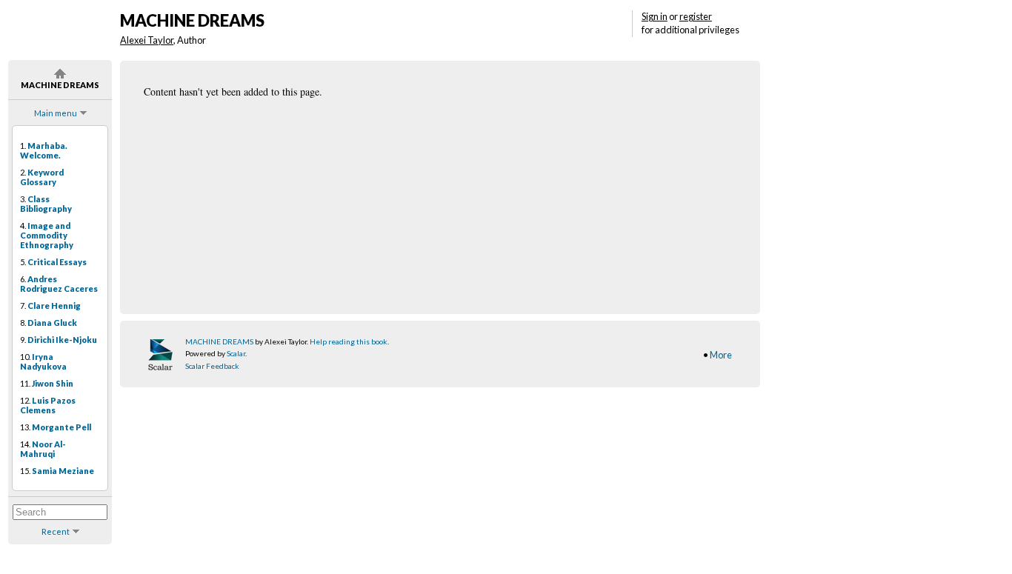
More (721, 355)
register (695, 16)
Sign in (655, 16)
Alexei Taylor (146, 40)
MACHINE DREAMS (219, 341)
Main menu (55, 113)
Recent (55, 531)
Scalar (236, 353)
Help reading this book (348, 341)
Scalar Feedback (212, 365)
